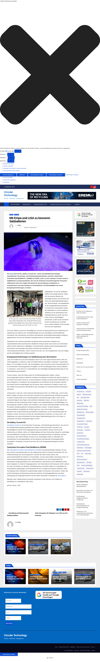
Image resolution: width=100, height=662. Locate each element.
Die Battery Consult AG (14, 425)
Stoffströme (15, 204)
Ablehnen (22, 174)
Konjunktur (87, 430)
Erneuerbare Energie (82, 424)
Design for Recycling (82, 409)
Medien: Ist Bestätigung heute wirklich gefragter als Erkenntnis (84, 336)
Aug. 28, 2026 (34, 581)
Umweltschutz (89, 468)
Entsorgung (89, 421)
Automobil (88, 391)
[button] (50, 74)
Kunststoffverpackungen (83, 438)
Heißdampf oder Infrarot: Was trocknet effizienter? (38, 579)
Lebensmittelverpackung (83, 444)
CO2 (91, 406)
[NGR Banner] (85, 229)
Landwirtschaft (80, 441)
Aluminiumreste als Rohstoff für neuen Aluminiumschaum (37, 549)
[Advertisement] (38, 497)
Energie (11, 214)
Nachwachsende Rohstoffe (83, 450)
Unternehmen (37, 574)
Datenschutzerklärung (9, 180)
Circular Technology (15, 635)
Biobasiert (86, 400)
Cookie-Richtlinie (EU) (82, 350)
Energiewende (80, 421)
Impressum (6, 182)
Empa (11, 274)
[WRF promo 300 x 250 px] (85, 267)
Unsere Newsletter (40, 204)
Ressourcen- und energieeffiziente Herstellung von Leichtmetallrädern (84, 513)
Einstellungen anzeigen (37, 174)
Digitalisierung (80, 412)
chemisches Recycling (82, 406)
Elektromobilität (89, 412)
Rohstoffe (89, 462)
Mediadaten (26, 204)
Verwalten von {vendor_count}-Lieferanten (14, 168)
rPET (78, 465)
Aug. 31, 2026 (11, 551)
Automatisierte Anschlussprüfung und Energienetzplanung (82, 505)
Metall (43, 544)
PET (82, 453)
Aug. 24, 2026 (34, 551)
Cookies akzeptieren (8, 174)
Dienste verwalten (8, 166)
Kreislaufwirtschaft (81, 436)
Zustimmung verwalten (9, 654)
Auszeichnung (80, 391)
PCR (78, 453)
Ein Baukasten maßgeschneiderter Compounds (82, 498)
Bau (78, 397)
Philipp (19, 225)
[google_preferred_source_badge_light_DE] (85, 214)
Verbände (79, 471)
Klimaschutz (80, 430)
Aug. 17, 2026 (56, 551)
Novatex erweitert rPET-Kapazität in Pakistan (60, 579)
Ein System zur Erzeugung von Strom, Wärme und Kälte (59, 550)
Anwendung (32, 544)
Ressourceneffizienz (82, 459)
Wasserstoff (80, 474)
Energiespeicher (33, 227)
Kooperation (80, 433)
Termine (77, 204)
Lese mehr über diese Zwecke (11, 170)
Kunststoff (55, 572)
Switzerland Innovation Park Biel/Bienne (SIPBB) (25, 450)
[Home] (6, 204)
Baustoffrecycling (85, 397)
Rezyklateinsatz (81, 462)
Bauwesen (79, 400)
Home (56, 647)
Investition (86, 427)
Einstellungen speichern (55, 174)
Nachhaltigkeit (88, 447)
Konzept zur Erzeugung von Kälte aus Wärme (15, 549)
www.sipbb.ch (62, 475)
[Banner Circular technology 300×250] (85, 286)
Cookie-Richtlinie (8, 177)
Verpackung (86, 471)
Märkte (60, 572)
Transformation (81, 468)
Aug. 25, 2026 (57, 581)
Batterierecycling (87, 394)
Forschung (16, 214)
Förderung (79, 427)
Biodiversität (80, 403)
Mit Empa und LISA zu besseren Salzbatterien (29, 219)
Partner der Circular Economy (60, 204)
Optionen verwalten (8, 163)
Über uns (79, 375)
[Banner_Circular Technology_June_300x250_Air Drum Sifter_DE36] (85, 248)
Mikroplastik (80, 447)
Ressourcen (80, 456)
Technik (31, 574)
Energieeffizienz (81, 415)
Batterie (26, 227)
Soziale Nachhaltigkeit (86, 465)
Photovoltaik (88, 453)
